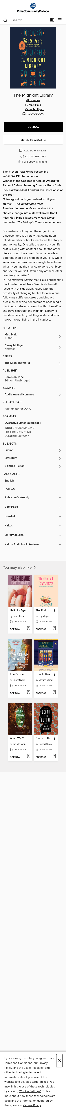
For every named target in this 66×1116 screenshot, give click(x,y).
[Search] (5, 20)
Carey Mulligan (34, 109)
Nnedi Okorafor (46, 744)
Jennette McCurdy (20, 616)
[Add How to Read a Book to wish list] (54, 692)
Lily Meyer (44, 616)
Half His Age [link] (17, 610)
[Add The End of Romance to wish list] (54, 628)
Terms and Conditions (18, 1063)
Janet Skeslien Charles (20, 680)
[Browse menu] (59, 19)
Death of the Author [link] (44, 738)
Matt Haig (35, 105)
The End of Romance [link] (44, 610)
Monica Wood (45, 680)
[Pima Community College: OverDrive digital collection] (33, 8)
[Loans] (52, 20)
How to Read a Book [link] (44, 674)
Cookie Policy (32, 1105)
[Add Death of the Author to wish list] (54, 756)
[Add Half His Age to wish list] (28, 628)
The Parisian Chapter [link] (18, 674)
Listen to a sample (33, 140)
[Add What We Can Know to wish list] (28, 756)
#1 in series (33, 100)
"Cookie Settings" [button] (30, 1091)
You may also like (18, 567)
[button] (33, 127)
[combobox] (25, 20)
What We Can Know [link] (18, 738)
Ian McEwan (19, 744)
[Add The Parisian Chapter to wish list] (28, 692)
